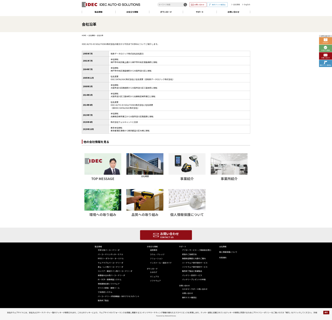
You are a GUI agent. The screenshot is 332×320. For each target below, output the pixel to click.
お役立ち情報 (132, 11)
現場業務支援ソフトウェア (109, 283)
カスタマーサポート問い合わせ (195, 289)
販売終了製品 (103, 300)
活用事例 (153, 250)
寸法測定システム (105, 292)
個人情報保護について (228, 252)
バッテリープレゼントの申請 (194, 279)
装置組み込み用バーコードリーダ (111, 275)
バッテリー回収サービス (192, 275)
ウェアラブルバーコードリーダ (110, 262)
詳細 (315, 312)
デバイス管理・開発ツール (109, 288)
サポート (200, 11)
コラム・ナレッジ (157, 254)
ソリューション (156, 258)
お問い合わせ (199, 4)
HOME (84, 35)
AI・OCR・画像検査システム (109, 279)
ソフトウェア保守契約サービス (195, 267)
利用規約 (222, 257)
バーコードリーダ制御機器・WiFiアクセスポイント (118, 296)
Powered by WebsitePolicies (166, 316)
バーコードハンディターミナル (110, 254)
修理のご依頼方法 (189, 254)
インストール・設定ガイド (161, 262)
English (247, 4)
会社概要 (145, 176)
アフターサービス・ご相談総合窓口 (196, 250)
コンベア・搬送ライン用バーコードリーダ (115, 271)
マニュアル (154, 276)
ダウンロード (166, 11)
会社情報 (236, 4)
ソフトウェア (155, 280)
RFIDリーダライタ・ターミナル (111, 258)
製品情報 (98, 11)
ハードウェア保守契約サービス (195, 262)
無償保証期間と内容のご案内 (194, 258)
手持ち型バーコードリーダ (109, 250)
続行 (326, 312)
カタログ (153, 272)
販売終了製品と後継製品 (192, 271)
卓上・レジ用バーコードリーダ (110, 267)
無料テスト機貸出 (219, 4)
